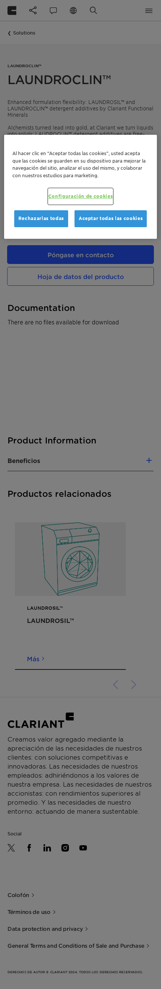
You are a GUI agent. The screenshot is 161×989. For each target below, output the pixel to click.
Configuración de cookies (80, 196)
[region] (80, 187)
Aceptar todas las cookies (111, 218)
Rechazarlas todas (41, 218)
